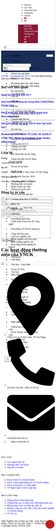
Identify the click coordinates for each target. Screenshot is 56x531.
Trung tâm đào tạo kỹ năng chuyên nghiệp (22, 160)
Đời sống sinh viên (20, 347)
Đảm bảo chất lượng (20, 78)
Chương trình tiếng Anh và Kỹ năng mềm (24, 115)
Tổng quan (16, 60)
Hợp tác (15, 284)
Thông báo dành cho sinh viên (22, 328)
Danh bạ (27, 5)
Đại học (14, 106)
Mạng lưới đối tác (19, 292)
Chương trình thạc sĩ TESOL (24, 199)
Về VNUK (15, 55)
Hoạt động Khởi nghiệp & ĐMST (22, 245)
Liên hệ (27, 16)
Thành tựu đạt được (20, 73)
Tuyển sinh (16, 171)
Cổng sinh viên (30, 10)
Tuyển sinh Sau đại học (22, 194)
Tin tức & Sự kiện (19, 166)
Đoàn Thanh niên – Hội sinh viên (23, 333)
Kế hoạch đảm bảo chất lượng (25, 86)
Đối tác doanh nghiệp (21, 302)
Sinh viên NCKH (19, 252)
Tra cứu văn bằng (19, 124)
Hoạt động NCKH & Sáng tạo (25, 229)
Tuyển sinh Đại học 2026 (23, 176)
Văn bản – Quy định (20, 264)
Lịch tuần (28, 8)
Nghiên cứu (17, 209)
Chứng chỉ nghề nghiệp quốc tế (26, 139)
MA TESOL (17, 134)
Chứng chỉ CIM (18, 149)
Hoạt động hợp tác (19, 307)
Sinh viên (15, 322)
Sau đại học (16, 129)
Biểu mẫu (15, 274)
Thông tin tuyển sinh (20, 189)
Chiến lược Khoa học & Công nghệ (24, 222)
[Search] (5, 69)
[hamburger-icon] (49, 55)
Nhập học (15, 204)
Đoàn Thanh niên (19, 342)
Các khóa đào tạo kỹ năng (23, 154)
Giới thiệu (15, 214)
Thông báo (28, 13)
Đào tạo (15, 101)
